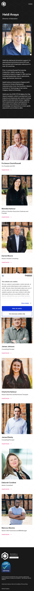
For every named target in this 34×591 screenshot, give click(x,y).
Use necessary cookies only (17, 314)
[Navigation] (30, 4)
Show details (25, 303)
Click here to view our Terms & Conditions (11, 584)
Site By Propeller (5, 588)
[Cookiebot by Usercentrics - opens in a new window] (25, 276)
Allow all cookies (17, 308)
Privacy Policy (24, 584)
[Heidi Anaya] (4, 4)
